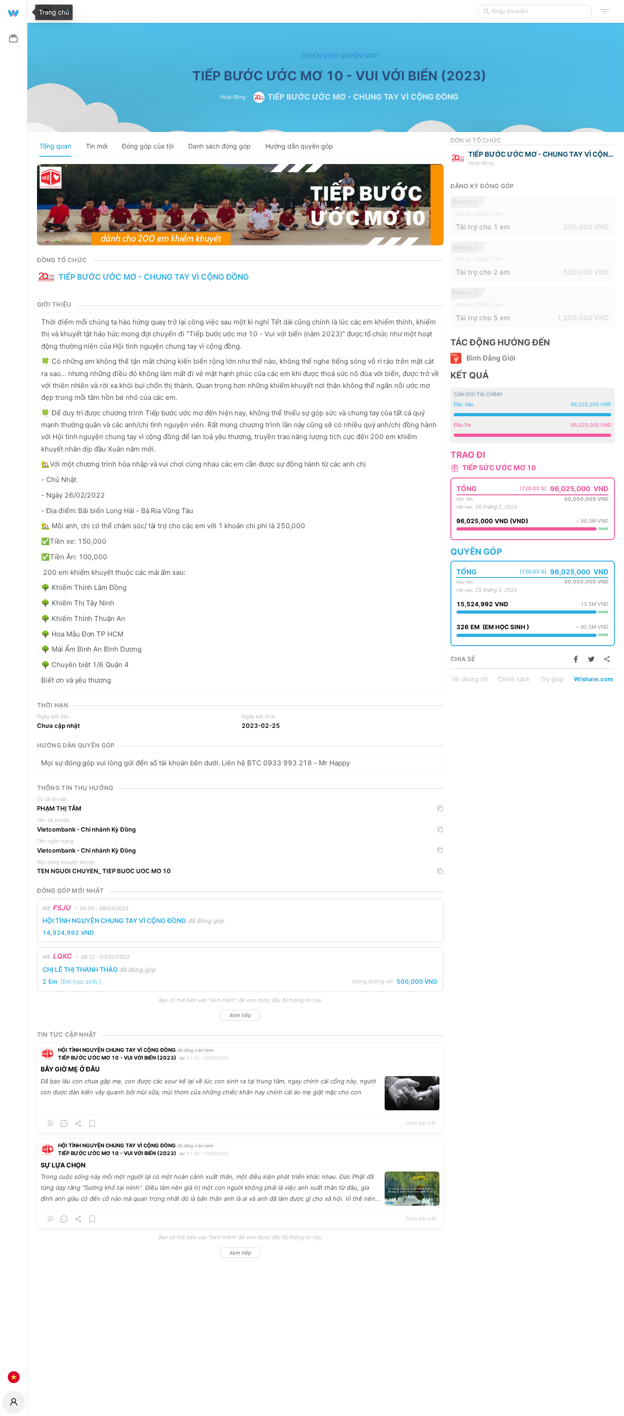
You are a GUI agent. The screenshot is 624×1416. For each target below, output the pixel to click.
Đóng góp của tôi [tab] (148, 146)
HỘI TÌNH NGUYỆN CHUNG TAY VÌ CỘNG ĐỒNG (114, 920)
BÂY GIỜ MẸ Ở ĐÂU (70, 1069)
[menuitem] (13, 12)
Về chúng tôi (470, 679)
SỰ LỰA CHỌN (63, 1165)
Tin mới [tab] (96, 146)
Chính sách (514, 679)
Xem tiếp (240, 1015)
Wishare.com (593, 679)
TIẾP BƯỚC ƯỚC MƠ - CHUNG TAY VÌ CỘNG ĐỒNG (363, 96)
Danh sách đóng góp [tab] (219, 146)
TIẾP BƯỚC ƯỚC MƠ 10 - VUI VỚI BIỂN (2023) (117, 1058)
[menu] (13, 694)
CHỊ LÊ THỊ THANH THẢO (80, 969)
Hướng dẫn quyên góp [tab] (299, 146)
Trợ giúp (552, 679)
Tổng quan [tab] (55, 146)
